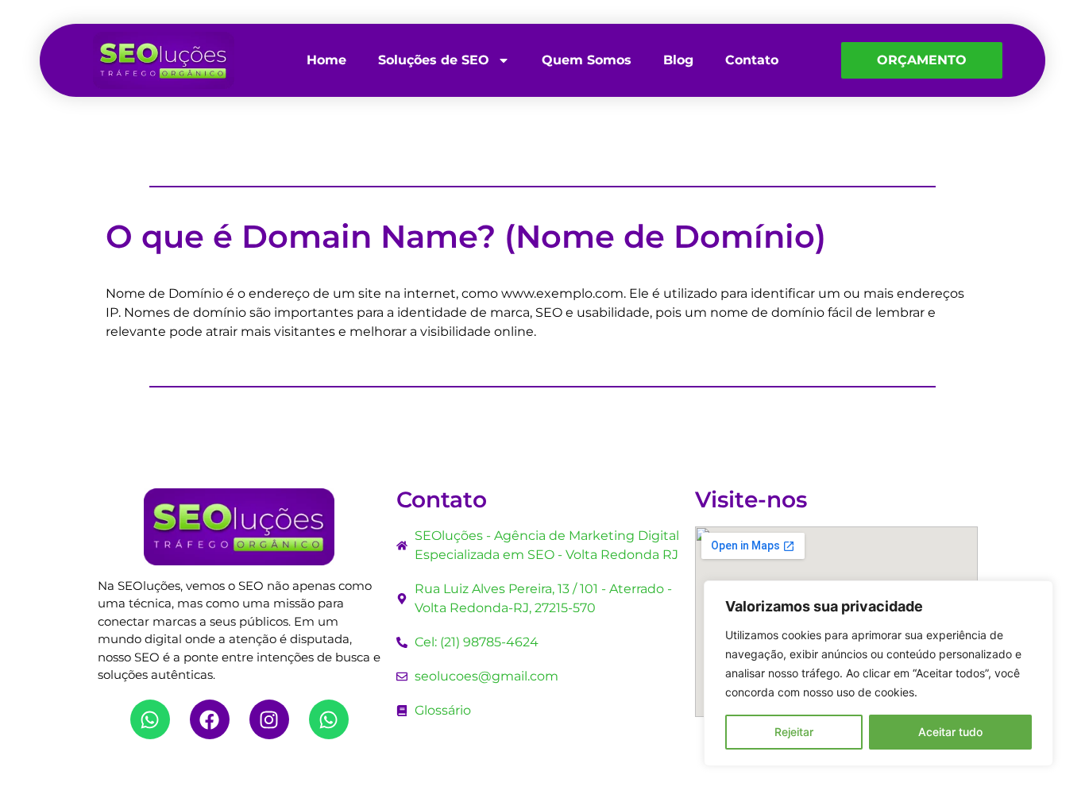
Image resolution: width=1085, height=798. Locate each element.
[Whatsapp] (150, 719)
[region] (878, 673)
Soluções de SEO (433, 59)
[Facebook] (210, 719)
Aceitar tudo (950, 731)
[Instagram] (269, 719)
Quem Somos (586, 59)
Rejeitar (793, 731)
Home (326, 59)
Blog (678, 59)
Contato (751, 59)
